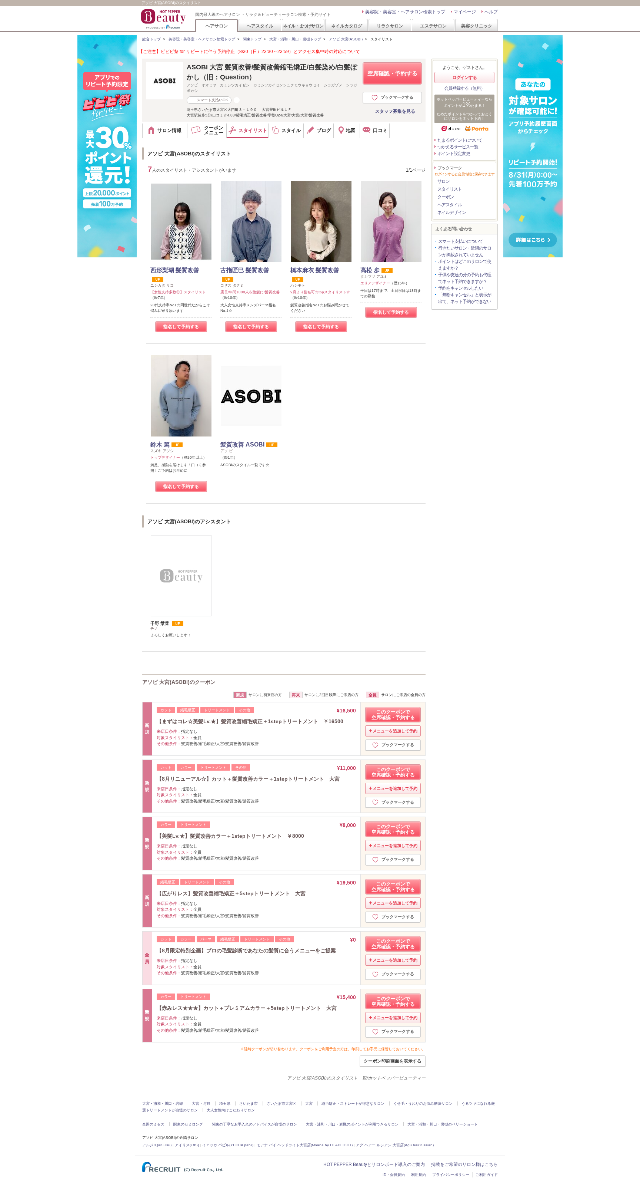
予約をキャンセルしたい (460, 288)
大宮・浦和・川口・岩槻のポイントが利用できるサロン (352, 1124)
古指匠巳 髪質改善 (244, 270)
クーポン (445, 197)
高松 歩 (370, 270)
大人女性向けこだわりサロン (231, 1110)
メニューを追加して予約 (395, 731)
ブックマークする (397, 97)
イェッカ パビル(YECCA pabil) (227, 1145)
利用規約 (418, 1175)
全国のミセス (153, 1124)
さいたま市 (248, 1103)
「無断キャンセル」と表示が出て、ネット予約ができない (464, 298)
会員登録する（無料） (464, 88)
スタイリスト (449, 189)
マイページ (465, 11)
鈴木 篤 (160, 444)
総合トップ (151, 39)
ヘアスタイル (260, 26)
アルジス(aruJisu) (156, 1145)
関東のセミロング (188, 1124)
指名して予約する (181, 326)
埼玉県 (224, 1103)
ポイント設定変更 (453, 153)
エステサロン (433, 26)
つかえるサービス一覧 (457, 146)
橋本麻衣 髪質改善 (314, 270)
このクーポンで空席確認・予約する (393, 714)
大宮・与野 (201, 1103)
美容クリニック (476, 26)
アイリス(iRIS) (187, 1145)
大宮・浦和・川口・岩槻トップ (295, 39)
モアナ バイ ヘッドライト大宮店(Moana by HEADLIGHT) (305, 1145)
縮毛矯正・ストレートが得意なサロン (352, 1103)
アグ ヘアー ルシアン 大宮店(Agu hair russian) (395, 1145)
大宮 (309, 1103)
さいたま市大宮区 (281, 1103)
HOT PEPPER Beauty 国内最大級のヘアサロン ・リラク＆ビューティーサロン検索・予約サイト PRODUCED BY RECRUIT (164, 19)
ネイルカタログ (346, 26)
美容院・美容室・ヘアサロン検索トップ (405, 11)
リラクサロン (390, 26)
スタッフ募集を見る (395, 111)
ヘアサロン (217, 26)
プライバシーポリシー (450, 1175)
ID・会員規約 (394, 1175)
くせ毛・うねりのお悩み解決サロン (423, 1103)
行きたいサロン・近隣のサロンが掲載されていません (464, 251)
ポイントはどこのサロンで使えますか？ (464, 265)
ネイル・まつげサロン (303, 26)
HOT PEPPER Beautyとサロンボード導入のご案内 (374, 1164)
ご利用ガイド (487, 1175)
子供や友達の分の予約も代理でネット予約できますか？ (464, 278)
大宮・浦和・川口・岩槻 (162, 1103)
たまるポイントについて (459, 140)
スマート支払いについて (460, 241)
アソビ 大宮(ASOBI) (346, 39)
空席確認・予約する (392, 73)
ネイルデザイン (451, 212)
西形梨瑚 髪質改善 (174, 270)
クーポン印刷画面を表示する (392, 1061)
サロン (443, 181)
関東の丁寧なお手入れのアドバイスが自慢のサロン (254, 1124)
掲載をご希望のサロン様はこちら (464, 1164)
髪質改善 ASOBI (242, 444)
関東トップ (252, 39)
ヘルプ (491, 11)
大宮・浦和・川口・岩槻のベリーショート (442, 1124)
